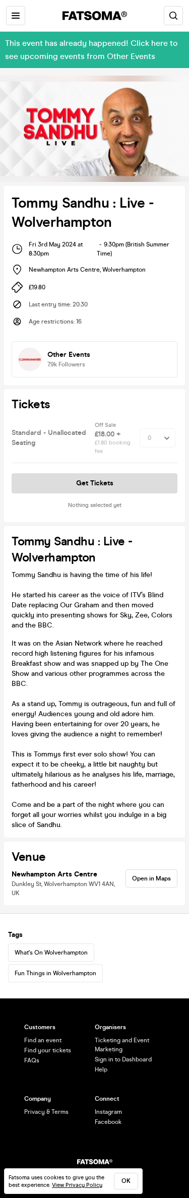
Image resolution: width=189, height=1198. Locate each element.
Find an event (42, 1040)
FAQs (31, 1060)
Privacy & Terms (46, 1111)
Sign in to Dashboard (123, 1059)
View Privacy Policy (77, 1185)
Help (101, 1069)
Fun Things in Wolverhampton (55, 973)
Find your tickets (47, 1050)
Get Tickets (94, 483)
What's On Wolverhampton (51, 952)
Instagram (108, 1111)
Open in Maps (151, 878)
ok (126, 1180)
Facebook (108, 1121)
